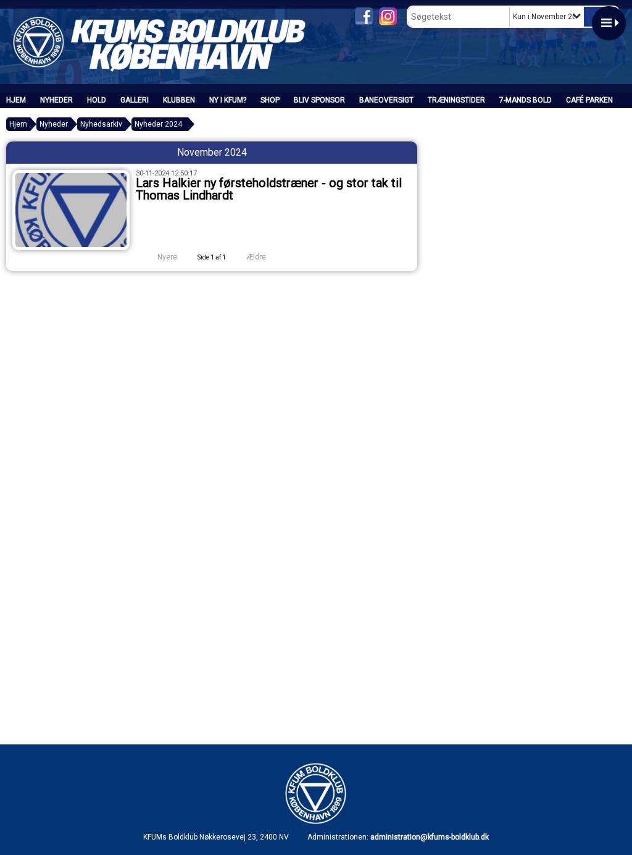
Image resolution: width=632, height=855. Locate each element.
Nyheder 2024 (158, 124)
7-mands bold (525, 100)
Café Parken (589, 100)
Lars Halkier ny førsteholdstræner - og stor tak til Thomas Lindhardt (269, 189)
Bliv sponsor (319, 100)
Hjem (16, 100)
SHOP (270, 100)
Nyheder (56, 100)
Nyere (167, 257)
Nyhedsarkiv (101, 124)
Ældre (257, 257)
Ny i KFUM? (227, 100)
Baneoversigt (386, 100)
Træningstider (456, 100)
